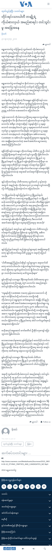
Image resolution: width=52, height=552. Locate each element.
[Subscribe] (44, 486)
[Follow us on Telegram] (26, 486)
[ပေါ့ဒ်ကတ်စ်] (38, 486)
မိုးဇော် (4, 34)
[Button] (46, 44)
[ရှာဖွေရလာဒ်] (45, 549)
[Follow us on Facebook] (4, 486)
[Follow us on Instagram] (21, 486)
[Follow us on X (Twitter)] (9, 486)
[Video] (23, 549)
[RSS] (32, 486)
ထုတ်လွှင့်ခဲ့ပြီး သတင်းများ (13, 11)
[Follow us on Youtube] (15, 486)
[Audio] (34, 549)
